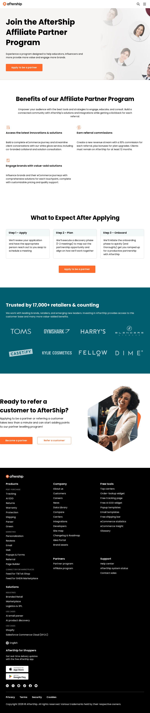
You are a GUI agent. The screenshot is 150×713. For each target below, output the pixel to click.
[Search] (138, 4)
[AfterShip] (13, 4)
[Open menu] (144, 4)
